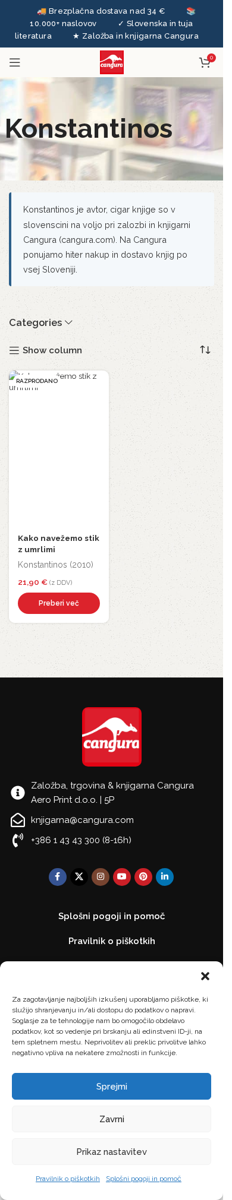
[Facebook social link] (58, 877)
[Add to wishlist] (97, 382)
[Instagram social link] (100, 877)
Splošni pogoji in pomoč (143, 1178)
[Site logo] (112, 61)
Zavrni (111, 1119)
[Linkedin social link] (165, 877)
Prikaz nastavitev (111, 1152)
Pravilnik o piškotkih (68, 1178)
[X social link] (79, 877)
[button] (205, 976)
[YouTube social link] (122, 877)
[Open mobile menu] (15, 62)
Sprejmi (111, 1086)
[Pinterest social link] (143, 877)
